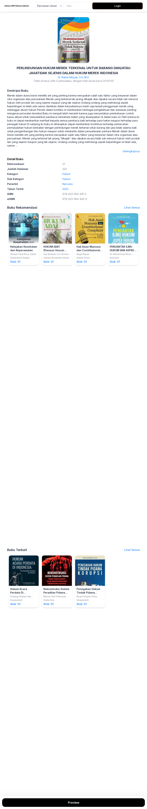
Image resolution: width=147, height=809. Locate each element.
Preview (73, 802)
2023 (65, 188)
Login (117, 5)
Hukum (66, 173)
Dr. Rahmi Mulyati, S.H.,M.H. (73, 77)
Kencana (67, 183)
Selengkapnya (131, 151)
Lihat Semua (132, 207)
